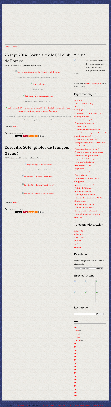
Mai (77, 330)
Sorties (15, 126)
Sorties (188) (78, 231)
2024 (75, 347)
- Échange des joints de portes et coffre (87, 149)
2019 (75, 363)
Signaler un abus (61, 405)
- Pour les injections (80, 175)
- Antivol (77, 107)
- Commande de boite (81, 126)
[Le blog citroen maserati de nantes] (79, 64)
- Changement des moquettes (84, 120)
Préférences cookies (98, 405)
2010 (75, 392)
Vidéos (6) (77, 247)
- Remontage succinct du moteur (85, 194)
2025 (75, 343)
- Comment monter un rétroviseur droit (87, 129)
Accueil (7, 46)
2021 (75, 356)
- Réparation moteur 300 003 (84, 204)
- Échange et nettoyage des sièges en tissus (88, 152)
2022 (75, 353)
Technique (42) (79, 234)
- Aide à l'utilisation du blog (83, 103)
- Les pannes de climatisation (84, 162)
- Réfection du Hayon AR (82, 191)
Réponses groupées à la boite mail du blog (88, 211)
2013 (75, 382)
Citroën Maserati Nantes (93, 83)
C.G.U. (70, 405)
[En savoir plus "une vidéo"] (101, 285)
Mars (78, 337)
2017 (75, 369)
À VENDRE (78, 110)
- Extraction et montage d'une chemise (87, 155)
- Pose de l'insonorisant (82, 172)
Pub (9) (76, 244)
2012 (75, 386)
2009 (75, 395)
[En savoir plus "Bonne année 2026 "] (101, 296)
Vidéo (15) (77, 240)
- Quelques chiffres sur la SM (84, 185)
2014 (75, 379)
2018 (75, 366)
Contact (14, 46)
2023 (75, 350)
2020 (75, 360)
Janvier (78, 340)
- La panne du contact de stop (84, 159)
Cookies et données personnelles (82, 405)
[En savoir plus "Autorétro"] (90, 296)
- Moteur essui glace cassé (83, 165)
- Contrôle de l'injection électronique (86, 139)
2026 (75, 327)
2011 (75, 389)
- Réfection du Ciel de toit (82, 188)
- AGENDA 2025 (80, 100)
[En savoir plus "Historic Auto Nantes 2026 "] (79, 296)
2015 (75, 376)
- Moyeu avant (79, 168)
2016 (75, 373)
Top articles (45, 405)
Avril (78, 334)
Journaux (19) (78, 237)
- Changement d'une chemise (84, 123)
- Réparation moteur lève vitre (84, 207)
